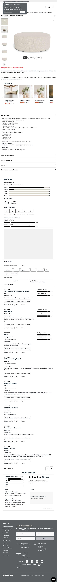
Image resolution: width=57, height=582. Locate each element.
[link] (46, 7)
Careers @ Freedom (8, 548)
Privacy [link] (42, 575)
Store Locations (7, 540)
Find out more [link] (8, 12)
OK (22, 12)
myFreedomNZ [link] (24, 543)
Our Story (5, 543)
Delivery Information (8, 526)
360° (25, 57)
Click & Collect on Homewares (7, 529)
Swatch (38, 57)
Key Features (5, 115)
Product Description (7, 155)
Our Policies (6, 555)
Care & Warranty (6, 160)
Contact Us (5, 550)
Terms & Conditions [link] (35, 575)
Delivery (3, 165)
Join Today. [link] (24, 547)
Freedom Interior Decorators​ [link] (42, 544)
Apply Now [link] (25, 557)
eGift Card (5, 552)
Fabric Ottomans (34, 12)
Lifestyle (31, 57)
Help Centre (6, 535)
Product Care (6, 533)
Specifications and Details (9, 170)
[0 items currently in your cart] (53, 6)
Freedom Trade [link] (25, 553)
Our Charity (6, 545)
